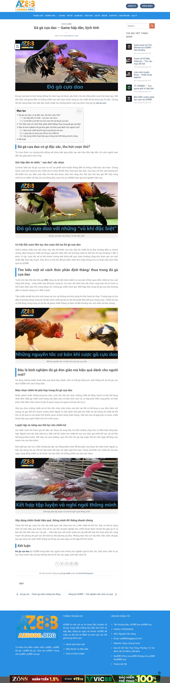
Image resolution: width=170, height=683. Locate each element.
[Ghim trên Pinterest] (71, 564)
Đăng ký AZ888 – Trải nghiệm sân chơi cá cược (91, 594)
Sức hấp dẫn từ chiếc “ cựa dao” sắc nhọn (40, 118)
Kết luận (22, 139)
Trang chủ (38, 16)
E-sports (113, 16)
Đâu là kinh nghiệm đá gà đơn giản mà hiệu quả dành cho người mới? (49, 127)
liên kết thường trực (86, 573)
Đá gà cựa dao (22, 551)
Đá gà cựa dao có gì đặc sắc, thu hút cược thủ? (39, 115)
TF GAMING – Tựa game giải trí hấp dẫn (144, 87)
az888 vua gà (33, 654)
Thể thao (88, 16)
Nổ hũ (70, 16)
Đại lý (134, 16)
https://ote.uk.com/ (131, 643)
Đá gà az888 (66, 24)
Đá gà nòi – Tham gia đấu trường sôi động (40, 594)
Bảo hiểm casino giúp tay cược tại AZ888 (144, 98)
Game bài (78, 16)
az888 (48, 647)
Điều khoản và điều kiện (77, 649)
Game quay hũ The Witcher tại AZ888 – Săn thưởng (143, 47)
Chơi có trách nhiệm (75, 653)
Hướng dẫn (50, 16)
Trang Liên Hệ (120, 664)
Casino (62, 16)
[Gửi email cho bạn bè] (67, 564)
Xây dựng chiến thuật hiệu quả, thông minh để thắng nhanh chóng (50, 136)
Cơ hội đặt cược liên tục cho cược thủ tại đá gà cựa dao (45, 121)
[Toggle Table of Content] (78, 111)
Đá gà (104, 16)
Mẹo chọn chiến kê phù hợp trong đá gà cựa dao (43, 130)
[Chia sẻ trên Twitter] (62, 564)
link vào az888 (45, 650)
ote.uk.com (101, 103)
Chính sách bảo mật (75, 644)
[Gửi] (152, 25)
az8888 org (146, 624)
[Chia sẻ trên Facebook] (57, 564)
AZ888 (66, 624)
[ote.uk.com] (28, 6)
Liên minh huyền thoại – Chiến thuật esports (143, 75)
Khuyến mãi (124, 16)
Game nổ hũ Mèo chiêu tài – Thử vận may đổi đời (143, 61)
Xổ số (97, 16)
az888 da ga (29, 650)
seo (76, 36)
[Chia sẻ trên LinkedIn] (76, 564)
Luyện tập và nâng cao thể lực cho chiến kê (41, 133)
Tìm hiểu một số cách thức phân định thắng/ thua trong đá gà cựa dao (50, 124)
